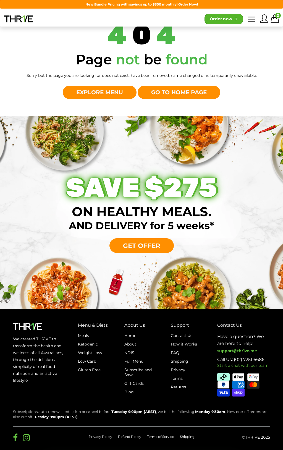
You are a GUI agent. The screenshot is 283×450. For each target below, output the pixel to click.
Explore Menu (99, 92)
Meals (83, 335)
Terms (177, 378)
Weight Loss (90, 352)
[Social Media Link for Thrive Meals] (15, 437)
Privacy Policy (100, 437)
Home (130, 335)
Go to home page (179, 92)
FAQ (175, 352)
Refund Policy (129, 437)
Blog (129, 391)
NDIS (129, 352)
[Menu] (251, 19)
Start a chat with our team (243, 365)
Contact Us (181, 335)
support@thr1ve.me (237, 350)
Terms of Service (160, 437)
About (130, 344)
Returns (178, 386)
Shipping (187, 437)
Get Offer (141, 246)
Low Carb (87, 361)
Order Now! (188, 4)
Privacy (178, 369)
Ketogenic (88, 344)
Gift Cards (134, 383)
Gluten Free (89, 369)
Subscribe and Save (138, 372)
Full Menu (133, 361)
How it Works (184, 344)
